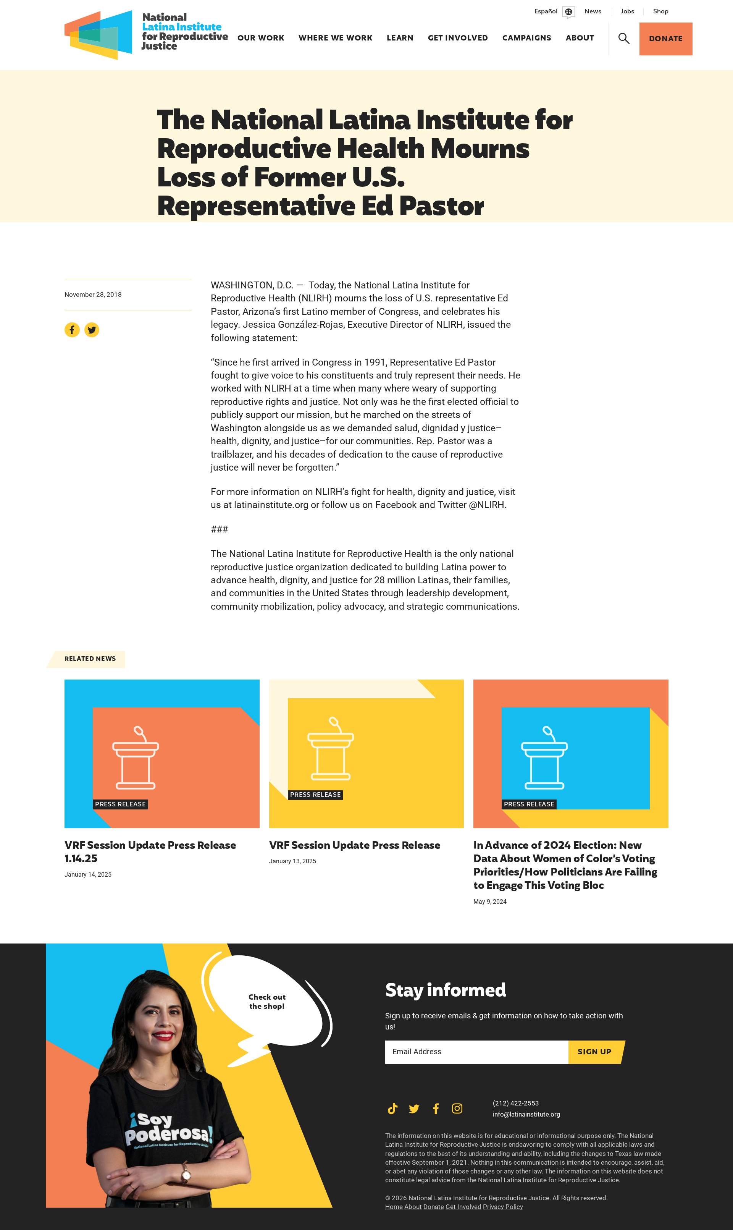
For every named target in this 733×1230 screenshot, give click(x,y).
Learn (400, 34)
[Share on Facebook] (72, 329)
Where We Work (336, 34)
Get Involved (458, 34)
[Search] (624, 39)
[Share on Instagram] (457, 1108)
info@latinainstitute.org (526, 1114)
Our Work (260, 34)
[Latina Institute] (146, 35)
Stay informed (445, 992)
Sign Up (595, 1052)
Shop (660, 12)
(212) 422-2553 (516, 1103)
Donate (433, 1207)
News (592, 12)
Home (394, 1207)
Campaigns (527, 34)
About (580, 34)
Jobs (627, 12)
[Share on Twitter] (91, 329)
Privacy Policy (503, 1207)
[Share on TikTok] (392, 1108)
